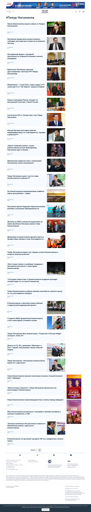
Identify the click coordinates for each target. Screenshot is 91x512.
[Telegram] (37, 455)
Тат (13, 11)
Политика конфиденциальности (71, 496)
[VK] (20, 455)
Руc (7, 11)
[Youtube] (70, 455)
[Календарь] (39, 450)
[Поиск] (76, 11)
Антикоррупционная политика (71, 488)
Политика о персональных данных (72, 486)
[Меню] (84, 11)
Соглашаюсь (45, 509)
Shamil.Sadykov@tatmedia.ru (71, 500)
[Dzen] (53, 455)
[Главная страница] (45, 11)
